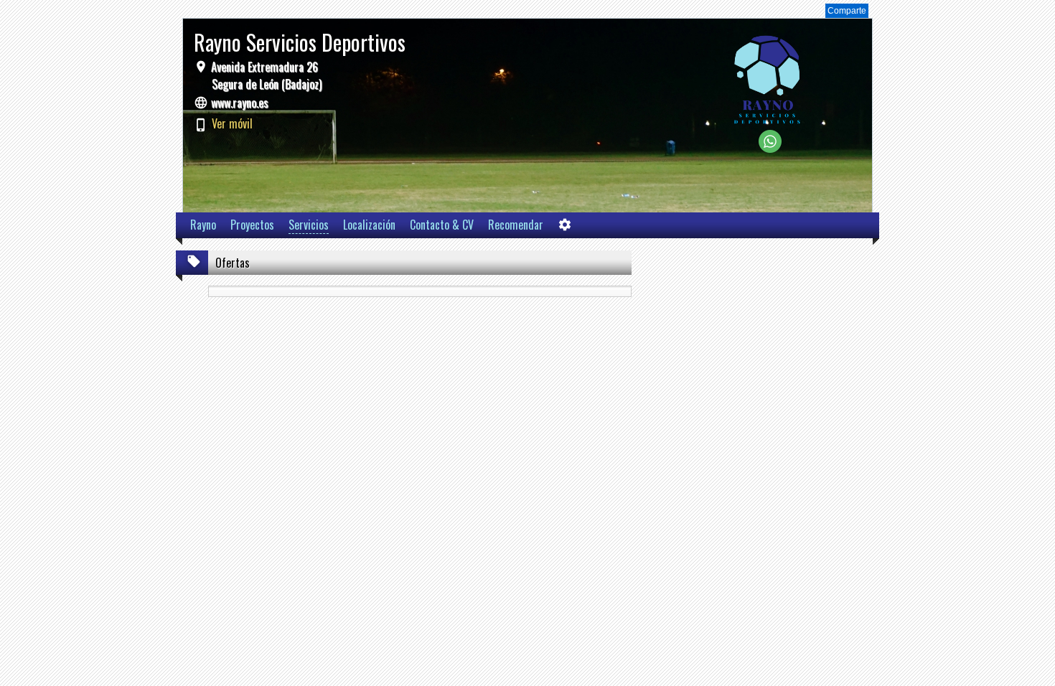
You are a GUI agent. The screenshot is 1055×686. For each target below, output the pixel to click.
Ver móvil (232, 123)
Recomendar (515, 224)
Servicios (309, 224)
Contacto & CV (442, 224)
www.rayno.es (239, 102)
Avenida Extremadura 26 (265, 75)
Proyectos (252, 224)
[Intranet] (565, 228)
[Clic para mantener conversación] (770, 149)
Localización (369, 224)
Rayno (203, 224)
